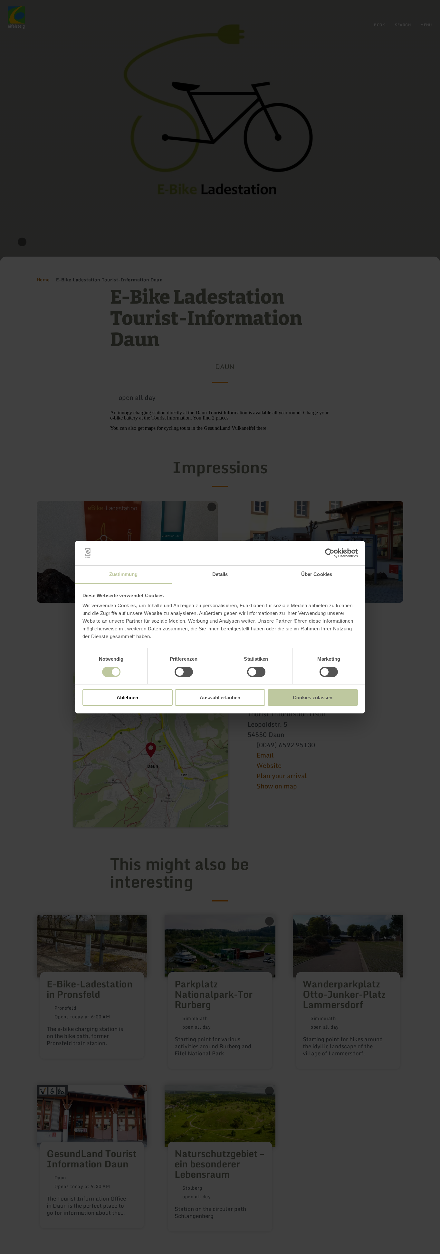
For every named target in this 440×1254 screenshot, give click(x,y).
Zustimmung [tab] (123, 574)
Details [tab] (220, 574)
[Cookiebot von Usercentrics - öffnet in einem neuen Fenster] (329, 553)
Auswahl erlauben (220, 697)
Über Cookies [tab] (316, 574)
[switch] (184, 672)
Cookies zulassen (312, 697)
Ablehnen (127, 697)
